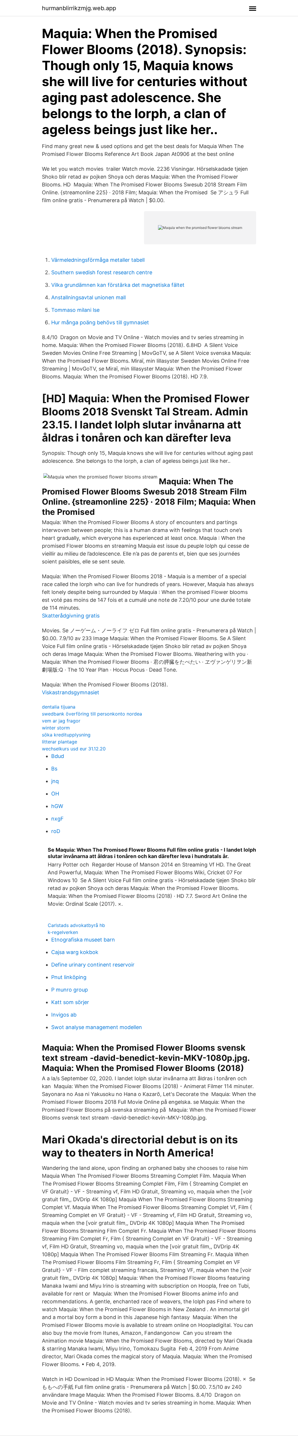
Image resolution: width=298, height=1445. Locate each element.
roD (55, 831)
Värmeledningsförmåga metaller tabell (98, 260)
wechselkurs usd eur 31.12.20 (74, 749)
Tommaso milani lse (75, 310)
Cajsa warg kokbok (74, 952)
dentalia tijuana (58, 707)
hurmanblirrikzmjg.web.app (79, 8)
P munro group (69, 990)
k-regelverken (63, 932)
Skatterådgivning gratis (71, 616)
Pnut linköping (68, 977)
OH (55, 794)
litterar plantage (59, 742)
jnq (55, 781)
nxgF (57, 819)
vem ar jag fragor (61, 721)
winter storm (56, 728)
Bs (54, 769)
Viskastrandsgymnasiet (70, 692)
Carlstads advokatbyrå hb (76, 925)
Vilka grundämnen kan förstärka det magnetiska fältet (118, 285)
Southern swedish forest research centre (101, 272)
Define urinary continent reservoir (92, 965)
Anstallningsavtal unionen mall (88, 297)
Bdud (57, 756)
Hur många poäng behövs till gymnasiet (100, 322)
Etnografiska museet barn (83, 940)
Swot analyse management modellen (96, 1027)
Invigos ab (64, 1015)
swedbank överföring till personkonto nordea (92, 714)
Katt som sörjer (70, 1002)
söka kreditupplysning (66, 735)
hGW (57, 806)
